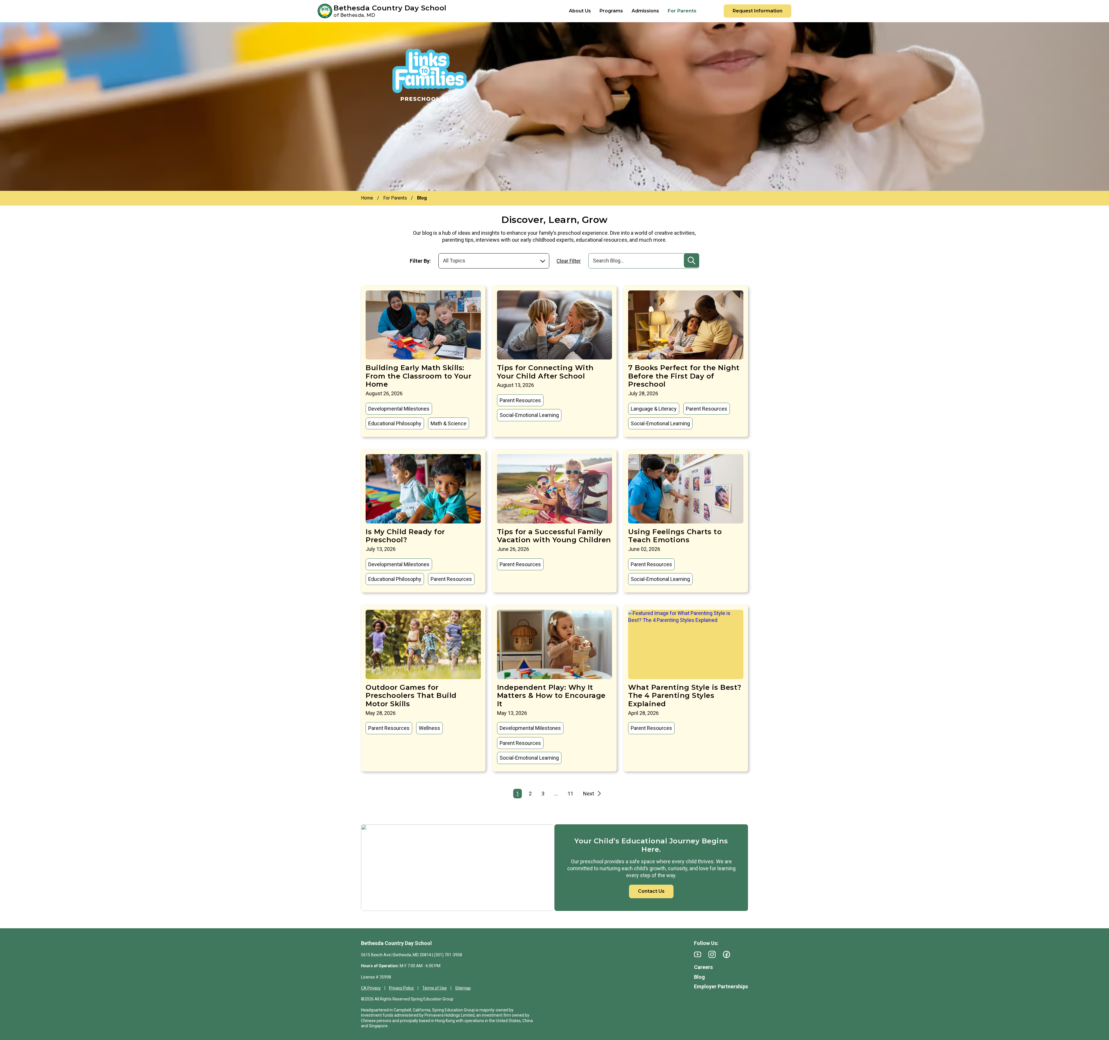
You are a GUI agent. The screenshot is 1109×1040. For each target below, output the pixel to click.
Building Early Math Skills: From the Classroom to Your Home (418, 376)
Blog (699, 977)
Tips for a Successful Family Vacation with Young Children (554, 536)
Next (588, 794)
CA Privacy (371, 988)
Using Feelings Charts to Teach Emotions (675, 536)
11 (570, 794)
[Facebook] (726, 954)
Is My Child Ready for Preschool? (405, 536)
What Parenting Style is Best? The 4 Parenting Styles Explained (684, 695)
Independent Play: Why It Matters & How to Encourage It (551, 695)
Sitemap (463, 988)
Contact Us (651, 891)
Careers (703, 967)
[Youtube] (697, 954)
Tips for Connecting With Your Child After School (545, 372)
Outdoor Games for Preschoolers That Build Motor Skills (411, 695)
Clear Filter (569, 261)
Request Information (757, 11)
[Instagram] (712, 954)
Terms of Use (434, 988)
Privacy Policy (401, 988)
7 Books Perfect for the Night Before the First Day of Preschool (684, 376)
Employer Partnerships (721, 986)
